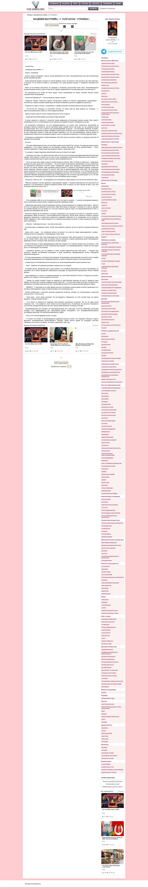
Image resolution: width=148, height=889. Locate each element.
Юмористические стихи (109, 613)
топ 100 (85, 3)
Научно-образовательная (111, 385)
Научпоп (104, 553)
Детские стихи (106, 317)
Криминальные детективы (110, 158)
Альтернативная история (110, 139)
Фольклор (105, 745)
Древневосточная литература (111, 369)
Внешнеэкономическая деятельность (109, 653)
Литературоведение (108, 429)
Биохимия (105, 399)
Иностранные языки (108, 421)
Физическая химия (108, 474)
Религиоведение (107, 458)
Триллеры (104, 177)
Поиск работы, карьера (109, 676)
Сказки (103, 328)
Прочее (104, 701)
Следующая (54, 25)
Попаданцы (105, 104)
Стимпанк (105, 117)
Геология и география (108, 410)
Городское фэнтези (107, 69)
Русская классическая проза (111, 216)
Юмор (103, 597)
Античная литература (108, 367)
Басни (103, 333)
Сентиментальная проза (109, 223)
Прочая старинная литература (111, 382)
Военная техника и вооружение (112, 769)
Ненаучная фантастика (109, 102)
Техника (104, 695)
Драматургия (105, 344)
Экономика (105, 686)
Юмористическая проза (109, 610)
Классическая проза (108, 194)
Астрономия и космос (108, 390)
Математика (105, 432)
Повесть (104, 205)
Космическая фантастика (110, 88)
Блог (75, 3)
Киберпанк (105, 85)
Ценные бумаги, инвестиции (111, 684)
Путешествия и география (110, 296)
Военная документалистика (111, 545)
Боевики (104, 145)
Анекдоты (104, 599)
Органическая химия (108, 440)
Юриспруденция (107, 488)
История (104, 423)
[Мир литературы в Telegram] (113, 54)
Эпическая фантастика (109, 131)
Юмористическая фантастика (111, 133)
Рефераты (104, 460)
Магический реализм (108, 200)
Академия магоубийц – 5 (112, 38)
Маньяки (104, 164)
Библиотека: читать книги (113, 787)
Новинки (107, 3)
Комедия (104, 602)
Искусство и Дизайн (108, 548)
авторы (95, 3)
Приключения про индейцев (111, 287)
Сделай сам (105, 635)
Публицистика (106, 560)
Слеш (103, 264)
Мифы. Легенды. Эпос (108, 379)
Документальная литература (112, 540)
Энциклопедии (106, 537)
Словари (104, 531)
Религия (104, 580)
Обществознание (107, 437)
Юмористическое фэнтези (110, 136)
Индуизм (104, 569)
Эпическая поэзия (107, 361)
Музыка (104, 714)
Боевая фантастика (108, 63)
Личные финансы (107, 665)
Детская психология (108, 415)
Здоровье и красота (108, 622)
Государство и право (108, 412)
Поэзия (103, 355)
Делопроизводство (108, 659)
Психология (105, 451)
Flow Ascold (112, 43)
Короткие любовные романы (111, 247)
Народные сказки (107, 753)
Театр (103, 719)
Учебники (104, 469)
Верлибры (104, 336)
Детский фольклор (107, 319)
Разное (103, 692)
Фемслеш (104, 273)
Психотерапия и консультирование (108, 454)
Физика (104, 471)
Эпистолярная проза (108, 231)
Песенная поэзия (107, 353)
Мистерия (104, 736)
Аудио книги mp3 (112, 784)
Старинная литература (110, 364)
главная (54, 3)
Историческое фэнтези (109, 82)
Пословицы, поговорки (109, 755)
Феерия (103, 237)
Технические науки (108, 466)
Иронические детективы (110, 150)
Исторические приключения (111, 282)
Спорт (103, 638)
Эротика (104, 271)
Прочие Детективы (107, 175)
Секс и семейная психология (111, 463)
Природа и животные (108, 290)
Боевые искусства (107, 767)
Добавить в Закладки (107, 8)
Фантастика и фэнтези (109, 61)
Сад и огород (105, 633)
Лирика (104, 347)
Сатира (103, 608)
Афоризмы (105, 186)
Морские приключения (109, 285)
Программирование (108, 510)
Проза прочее (106, 208)
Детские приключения (109, 314)
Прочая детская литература (111, 325)
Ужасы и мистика (107, 122)
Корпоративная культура (109, 662)
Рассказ (104, 211)
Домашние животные (108, 619)
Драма (103, 730)
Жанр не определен (108, 690)
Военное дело (106, 761)
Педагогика (105, 442)
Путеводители (106, 526)
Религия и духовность (109, 563)
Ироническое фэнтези (108, 80)
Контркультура (106, 197)
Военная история (107, 407)
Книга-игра (105, 322)
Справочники (106, 534)
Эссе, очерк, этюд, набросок (110, 234)
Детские (104, 299)
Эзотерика (105, 588)
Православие (105, 572)
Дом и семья (106, 616)
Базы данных (106, 499)
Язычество (105, 591)
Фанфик (104, 722)
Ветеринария (105, 404)
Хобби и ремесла (107, 641)
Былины (104, 747)
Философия (105, 477)
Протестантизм (106, 574)
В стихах (104, 342)
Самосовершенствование (110, 583)
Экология (104, 485)
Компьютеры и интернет (110, 496)
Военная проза (106, 189)
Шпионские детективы (109, 180)
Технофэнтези (106, 120)
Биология (104, 393)
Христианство (106, 585)
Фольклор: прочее (107, 758)
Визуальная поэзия (108, 339)
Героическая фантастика (110, 66)
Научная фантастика (108, 99)
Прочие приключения (109, 293)
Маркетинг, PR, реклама (109, 670)
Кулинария (105, 624)
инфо (118, 3)
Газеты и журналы (107, 704)
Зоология (104, 418)
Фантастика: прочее (108, 125)
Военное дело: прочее (108, 772)
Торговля (104, 678)
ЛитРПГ (103, 93)
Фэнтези (104, 128)
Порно (103, 258)
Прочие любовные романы (110, 261)
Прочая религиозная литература (112, 577)
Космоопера (105, 91)
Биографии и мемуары (109, 542)
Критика (104, 551)
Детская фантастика (108, 308)
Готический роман (107, 71)
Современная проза (108, 229)
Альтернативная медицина (111, 388)
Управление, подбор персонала (112, 681)
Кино (103, 711)
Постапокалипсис (107, 107)
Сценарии (104, 739)
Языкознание (106, 491)
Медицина (105, 434)
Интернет (104, 502)
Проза (103, 183)
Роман (103, 213)
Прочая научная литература (111, 448)
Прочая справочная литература (112, 523)
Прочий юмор (106, 605)
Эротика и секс (106, 644)
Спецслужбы (105, 764)
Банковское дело (107, 649)
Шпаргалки (105, 482)
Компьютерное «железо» (109, 505)
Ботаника (104, 401)
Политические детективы (110, 169)
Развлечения (105, 630)
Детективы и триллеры (110, 142)
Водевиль (104, 728)
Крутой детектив (107, 161)
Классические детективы (110, 155)
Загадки (104, 750)
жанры (65, 3)
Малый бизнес (106, 667)
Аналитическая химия (109, 493)
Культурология (106, 426)
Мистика (104, 96)
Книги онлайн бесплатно (112, 781)
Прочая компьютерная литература (109, 516)
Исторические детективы (110, 153)
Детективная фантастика (110, 74)
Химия (103, 480)
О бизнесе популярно (108, 673)
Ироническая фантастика (110, 77)
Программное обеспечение (110, 513)
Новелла (104, 202)
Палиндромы (106, 350)
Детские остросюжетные (110, 311)
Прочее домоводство (108, 627)
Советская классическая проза (112, 226)
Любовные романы (108, 240)
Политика (104, 445)
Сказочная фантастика (109, 110)
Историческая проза (108, 191)
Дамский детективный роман (111, 147)
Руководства (105, 528)
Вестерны (104, 279)
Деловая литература (109, 647)
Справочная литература (110, 520)
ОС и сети (104, 507)
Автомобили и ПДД (107, 698)
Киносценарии (106, 733)
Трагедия (104, 741)
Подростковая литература (110, 716)
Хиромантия (105, 594)
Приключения (106, 276)
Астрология (105, 566)
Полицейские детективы (110, 172)
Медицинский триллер (109, 166)
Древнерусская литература (110, 372)
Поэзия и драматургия (110, 331)
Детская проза (106, 306)
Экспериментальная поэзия (111, 358)
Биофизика (105, 396)
